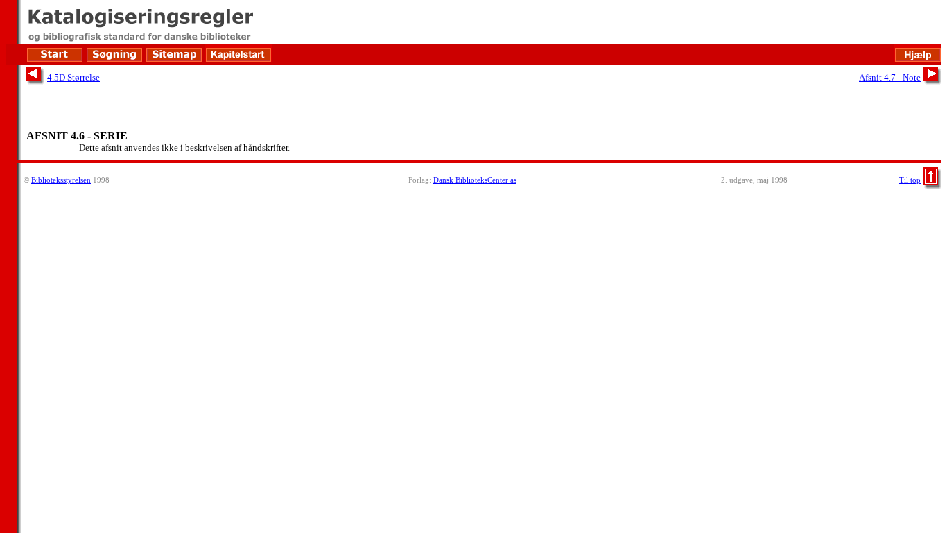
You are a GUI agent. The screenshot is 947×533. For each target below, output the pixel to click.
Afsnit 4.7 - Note (890, 77)
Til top (910, 180)
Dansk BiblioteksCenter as (474, 180)
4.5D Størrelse (73, 77)
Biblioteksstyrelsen (61, 180)
